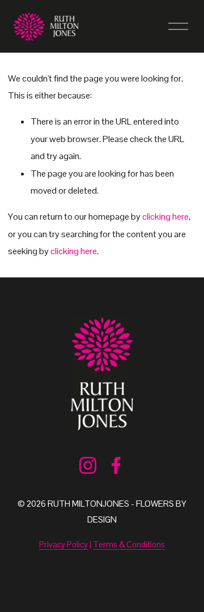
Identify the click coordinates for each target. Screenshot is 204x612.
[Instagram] (88, 465)
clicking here (165, 216)
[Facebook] (116, 465)
